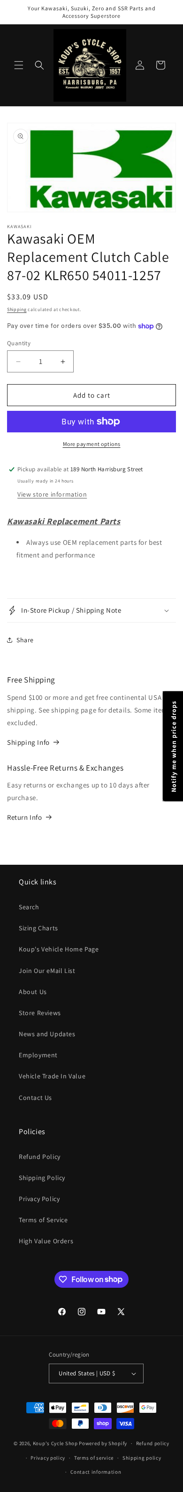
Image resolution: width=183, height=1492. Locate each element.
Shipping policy (141, 1458)
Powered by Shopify (103, 1443)
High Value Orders (46, 1241)
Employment (38, 1055)
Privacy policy (47, 1458)
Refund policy (152, 1443)
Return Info (24, 817)
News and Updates (47, 1034)
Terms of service (94, 1458)
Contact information (95, 1472)
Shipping (17, 309)
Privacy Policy (39, 1199)
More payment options (92, 443)
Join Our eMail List (47, 970)
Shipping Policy (42, 1177)
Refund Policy (40, 1156)
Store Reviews (40, 1013)
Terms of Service (43, 1220)
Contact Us (35, 1097)
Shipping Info (28, 742)
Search (29, 907)
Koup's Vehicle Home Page (59, 949)
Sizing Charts (38, 928)
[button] (18, 65)
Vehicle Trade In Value (52, 1076)
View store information (52, 494)
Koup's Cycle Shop (55, 1443)
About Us (33, 991)
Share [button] (25, 640)
